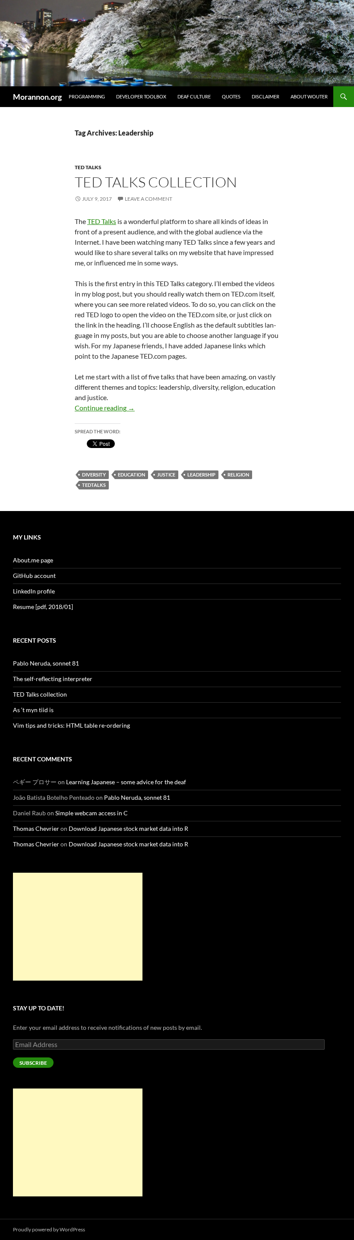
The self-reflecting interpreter (52, 678)
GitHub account (34, 575)
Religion (238, 474)
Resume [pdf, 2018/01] (43, 606)
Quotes (231, 96)
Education (131, 474)
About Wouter (309, 96)
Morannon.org (37, 96)
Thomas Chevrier (36, 828)
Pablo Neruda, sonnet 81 (46, 663)
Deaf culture (194, 96)
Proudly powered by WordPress (49, 1229)
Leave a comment (148, 199)
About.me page (33, 560)
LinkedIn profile (34, 591)
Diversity (94, 474)
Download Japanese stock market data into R (128, 828)
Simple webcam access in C (91, 813)
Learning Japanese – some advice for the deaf (126, 782)
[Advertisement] (77, 927)
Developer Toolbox (141, 96)
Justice (166, 474)
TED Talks (88, 167)
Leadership (201, 474)
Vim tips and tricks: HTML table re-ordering (71, 725)
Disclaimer (265, 96)
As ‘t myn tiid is (33, 709)
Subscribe (33, 1063)
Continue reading (105, 408)
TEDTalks (94, 485)
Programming (87, 96)
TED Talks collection (156, 182)
